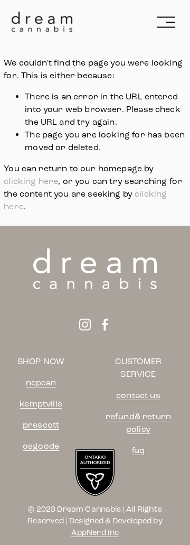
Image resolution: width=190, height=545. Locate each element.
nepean (41, 382)
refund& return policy (138, 422)
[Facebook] (105, 324)
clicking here (31, 181)
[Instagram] (85, 324)
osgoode (41, 446)
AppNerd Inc (95, 532)
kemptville (41, 404)
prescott (41, 425)
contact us (138, 395)
